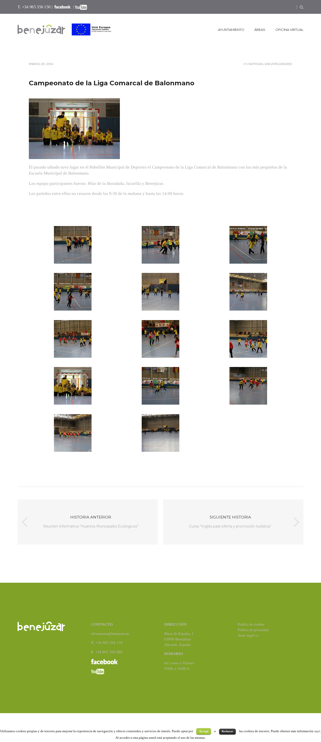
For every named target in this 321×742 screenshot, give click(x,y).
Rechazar (227, 731)
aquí (317, 731)
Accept (203, 731)
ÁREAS (259, 30)
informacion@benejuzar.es (110, 634)
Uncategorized (278, 64)
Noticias (256, 64)
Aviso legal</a (248, 635)
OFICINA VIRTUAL (289, 30)
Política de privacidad (253, 630)
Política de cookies (251, 624)
